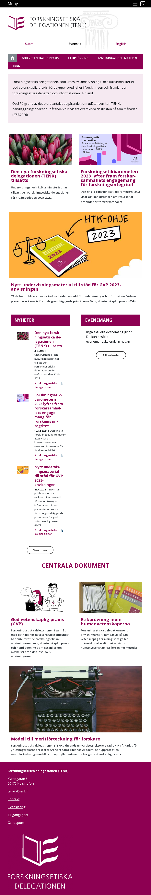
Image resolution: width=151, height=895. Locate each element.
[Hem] (59, 22)
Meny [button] (13, 3)
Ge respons (16, 822)
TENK (16, 65)
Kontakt (13, 799)
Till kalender (111, 355)
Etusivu (14, 58)
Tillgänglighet (18, 815)
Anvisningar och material (118, 58)
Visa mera (40, 550)
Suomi (29, 44)
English (121, 44)
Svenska (75, 44)
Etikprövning (78, 58)
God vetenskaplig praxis (40, 58)
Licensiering (17, 807)
